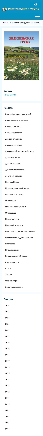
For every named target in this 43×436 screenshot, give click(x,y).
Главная (5, 22)
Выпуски (8, 91)
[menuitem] (21, 114)
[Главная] (21, 9)
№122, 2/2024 (10, 94)
